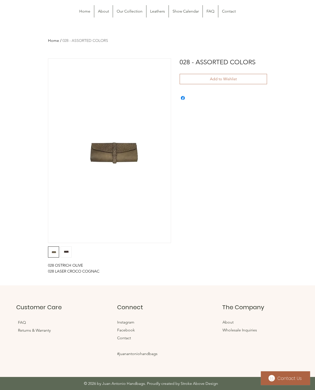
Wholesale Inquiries (239, 330)
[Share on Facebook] (183, 98)
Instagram (126, 322)
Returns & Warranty (34, 330)
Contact (124, 338)
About (228, 322)
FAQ (22, 322)
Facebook (126, 330)
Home (53, 40)
